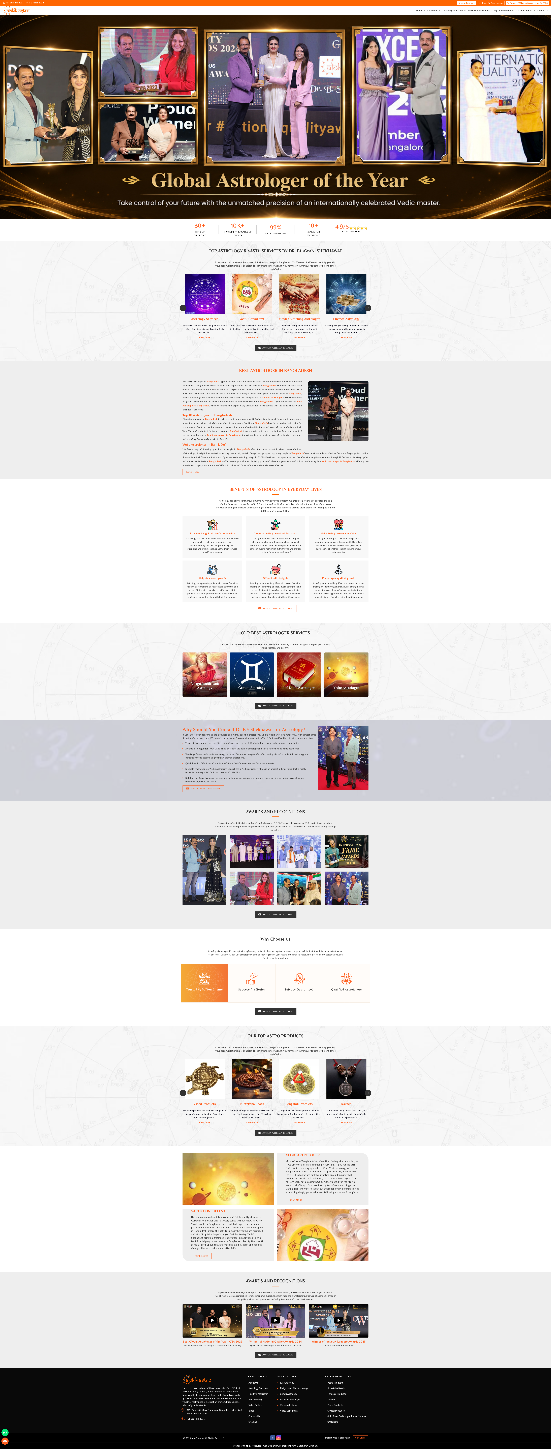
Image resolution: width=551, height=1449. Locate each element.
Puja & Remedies (502, 10)
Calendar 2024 (36, 2)
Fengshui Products (336, 1394)
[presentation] (183, 308)
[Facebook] (272, 1437)
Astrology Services (453, 10)
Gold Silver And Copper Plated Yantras (346, 1416)
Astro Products (524, 10)
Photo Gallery (255, 1399)
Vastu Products (335, 1382)
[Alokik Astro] (16, 10)
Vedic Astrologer (346, 688)
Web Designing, (271, 1446)
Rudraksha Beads (336, 1388)
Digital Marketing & (288, 1446)
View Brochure (468, 3)
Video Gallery (255, 1405)
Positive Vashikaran (478, 10)
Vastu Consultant (208, 1211)
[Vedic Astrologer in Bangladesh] (228, 1198)
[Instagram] (278, 1437)
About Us (420, 10)
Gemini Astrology (251, 688)
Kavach (331, 1399)
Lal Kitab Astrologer (299, 688)
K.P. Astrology (287, 1382)
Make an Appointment (492, 3)
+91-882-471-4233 (15, 2)
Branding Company (308, 1446)
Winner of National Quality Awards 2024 (529, 3)
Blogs (251, 1410)
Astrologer (432, 10)
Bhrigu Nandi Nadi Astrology (205, 686)
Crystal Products (336, 1410)
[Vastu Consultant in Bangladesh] (322, 1254)
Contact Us (543, 10)
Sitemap (253, 1422)
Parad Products (335, 1405)
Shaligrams (332, 1422)
